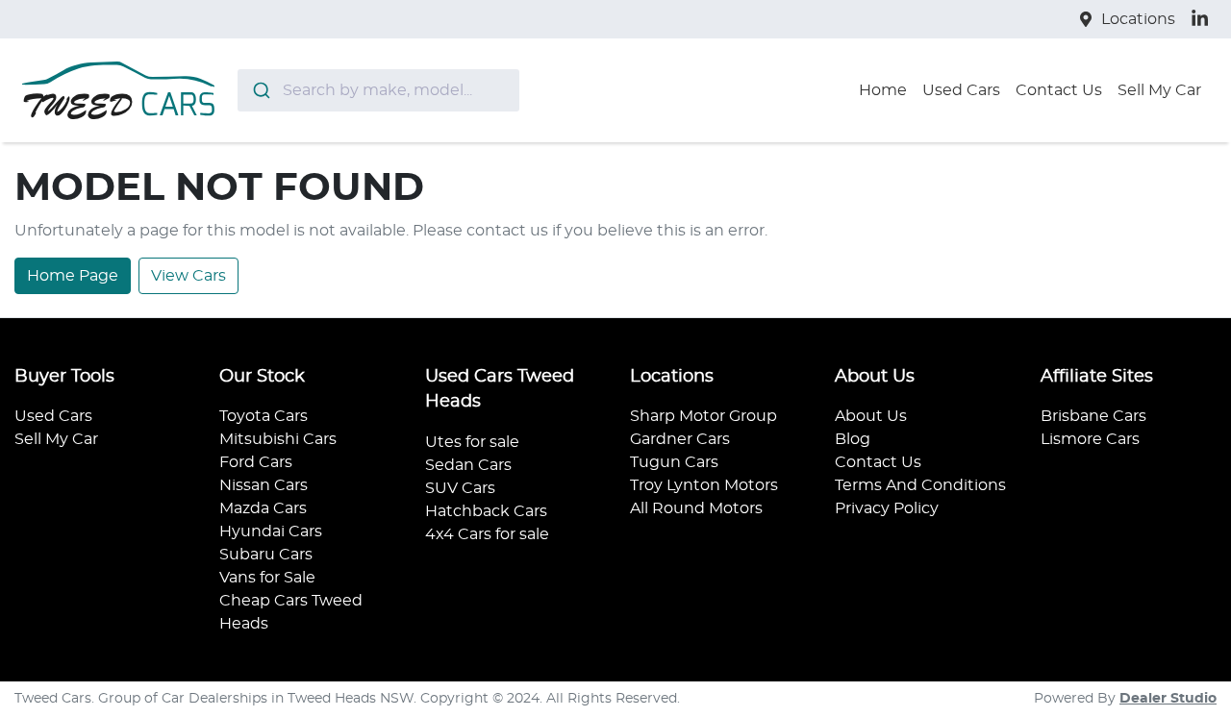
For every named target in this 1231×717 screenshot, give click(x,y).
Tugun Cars (674, 462)
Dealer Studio (1168, 698)
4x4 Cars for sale (487, 534)
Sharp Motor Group (703, 416)
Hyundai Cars (270, 531)
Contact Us (1059, 90)
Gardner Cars (680, 439)
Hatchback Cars (486, 511)
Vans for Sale (267, 577)
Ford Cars (255, 462)
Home (883, 90)
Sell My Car (1159, 90)
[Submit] (260, 90)
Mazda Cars (263, 508)
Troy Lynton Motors (704, 485)
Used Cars (961, 90)
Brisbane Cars (1093, 416)
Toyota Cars (263, 416)
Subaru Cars (266, 554)
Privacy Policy (887, 508)
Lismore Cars (1090, 439)
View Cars (188, 276)
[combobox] (378, 90)
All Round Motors (696, 508)
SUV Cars (460, 488)
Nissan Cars (263, 485)
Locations (1138, 19)
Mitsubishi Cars (278, 439)
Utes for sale (472, 442)
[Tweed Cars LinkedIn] (1204, 19)
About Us (871, 416)
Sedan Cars (468, 465)
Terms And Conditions (920, 485)
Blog (852, 439)
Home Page (72, 276)
